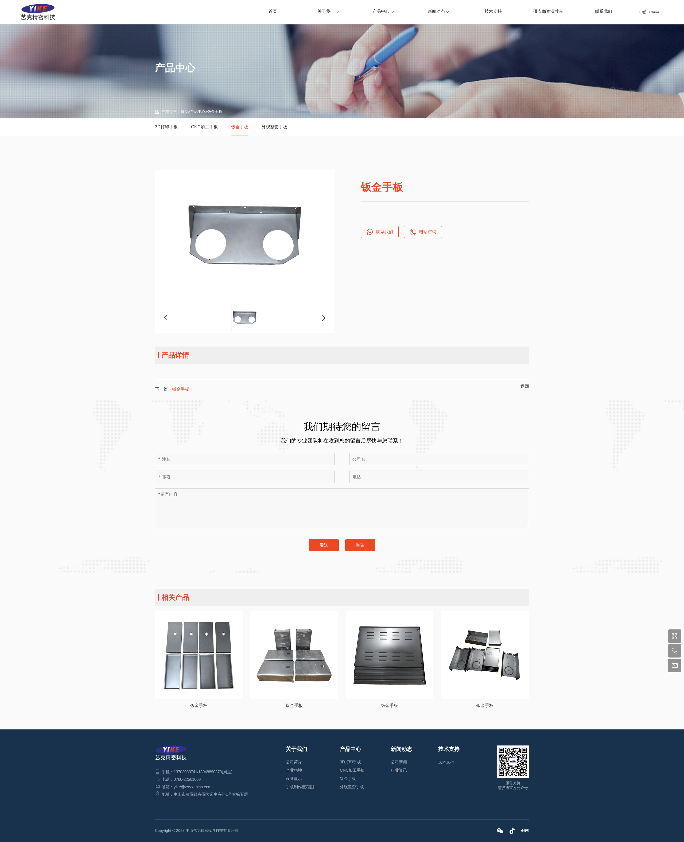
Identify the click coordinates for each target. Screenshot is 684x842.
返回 (524, 386)
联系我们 (603, 11)
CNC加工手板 (204, 127)
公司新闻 (399, 762)
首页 (273, 11)
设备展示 (294, 778)
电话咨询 (427, 231)
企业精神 (294, 770)
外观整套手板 (274, 127)
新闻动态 (436, 11)
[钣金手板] (244, 235)
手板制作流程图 (300, 787)
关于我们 (326, 11)
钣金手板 (214, 111)
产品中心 (381, 11)
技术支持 (493, 11)
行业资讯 (399, 770)
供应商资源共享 (548, 11)
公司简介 (294, 762)
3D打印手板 (166, 127)
